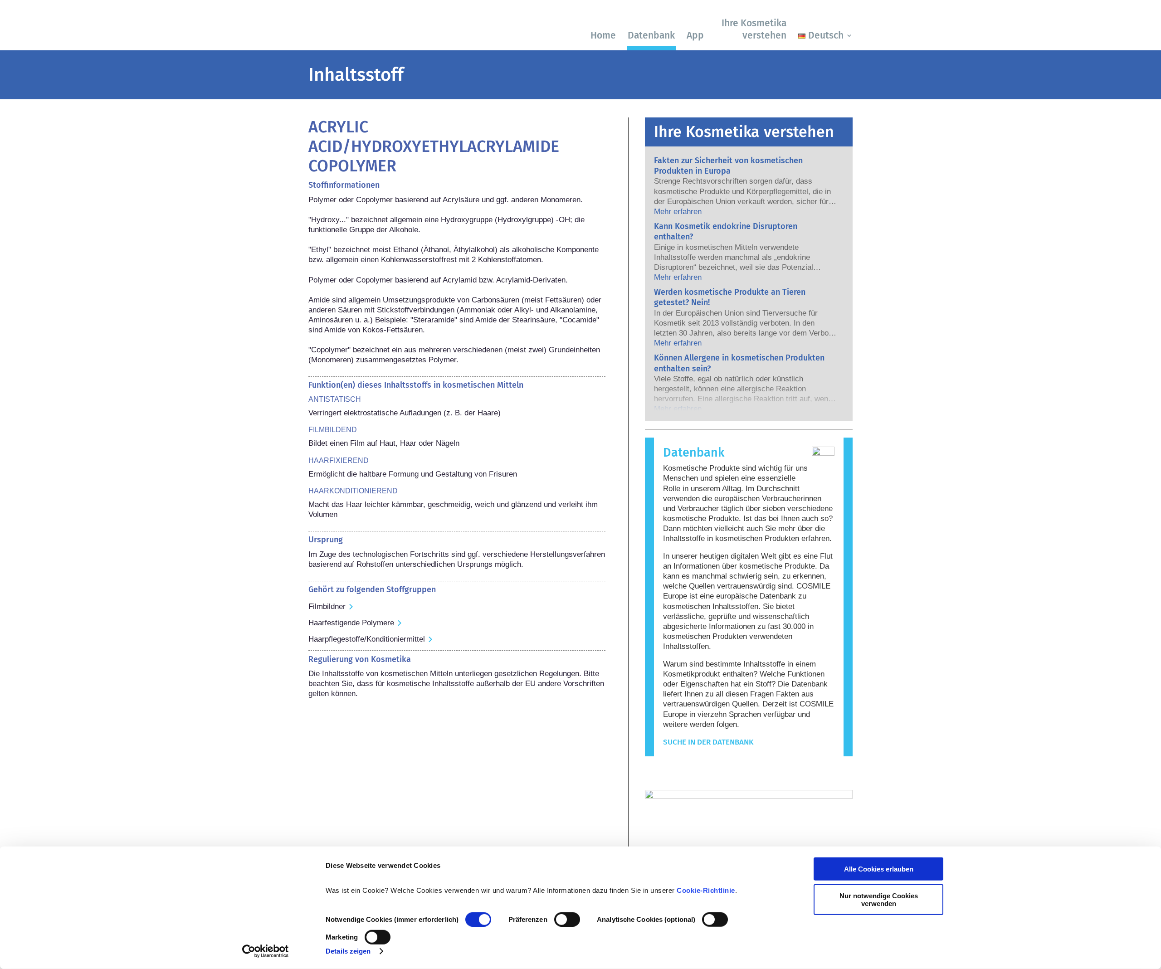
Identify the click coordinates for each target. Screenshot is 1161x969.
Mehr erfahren (678, 211)
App (695, 35)
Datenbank (651, 35)
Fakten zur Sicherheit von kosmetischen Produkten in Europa (728, 166)
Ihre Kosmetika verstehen (754, 29)
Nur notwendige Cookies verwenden (878, 899)
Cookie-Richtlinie (706, 890)
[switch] (567, 919)
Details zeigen (348, 951)
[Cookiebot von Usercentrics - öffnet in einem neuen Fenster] (265, 951)
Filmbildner (327, 606)
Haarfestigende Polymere (351, 622)
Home (603, 35)
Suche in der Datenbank (708, 742)
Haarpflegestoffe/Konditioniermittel (366, 639)
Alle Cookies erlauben (878, 869)
